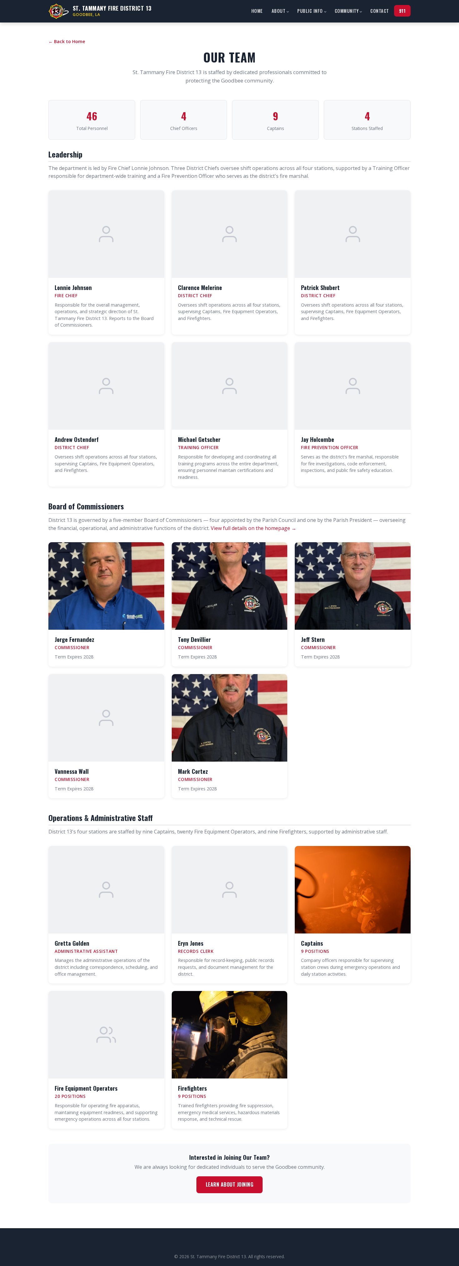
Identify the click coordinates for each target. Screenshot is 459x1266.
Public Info (310, 11)
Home (257, 11)
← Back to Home (66, 41)
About (279, 11)
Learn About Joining (230, 1184)
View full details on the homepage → (253, 528)
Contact (379, 11)
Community (347, 11)
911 (402, 11)
